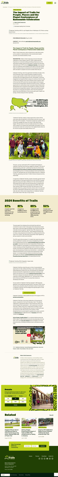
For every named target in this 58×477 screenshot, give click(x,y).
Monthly (21, 396)
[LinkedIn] (50, 458)
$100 (8, 401)
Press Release (23, 348)
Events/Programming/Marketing (31, 347)
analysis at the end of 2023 (35, 273)
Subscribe (43, 446)
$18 (8, 398)
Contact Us (51, 456)
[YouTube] (47, 458)
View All (51, 415)
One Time (10, 396)
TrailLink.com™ (35, 376)
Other (23, 401)
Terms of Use (21, 474)
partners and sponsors (18, 297)
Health (18, 348)
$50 (23, 398)
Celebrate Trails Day (33, 65)
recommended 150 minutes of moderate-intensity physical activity (28, 169)
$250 (15, 401)
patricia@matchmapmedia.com (33, 41)
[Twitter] (42, 458)
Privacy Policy (27, 474)
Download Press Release (29, 292)
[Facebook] (39, 458)
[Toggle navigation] (55, 3)
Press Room (5, 7)
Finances (37, 456)
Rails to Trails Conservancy (20, 22)
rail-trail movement (33, 365)
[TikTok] (52, 458)
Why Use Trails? (29, 348)
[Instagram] (44, 458)
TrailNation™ (27, 376)
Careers (30, 456)
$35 (15, 398)
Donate (49, 2)
